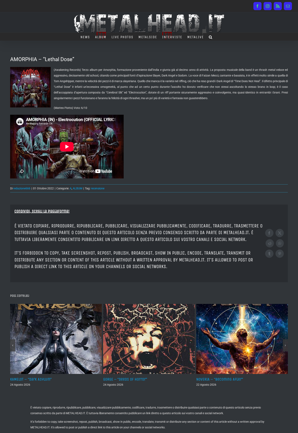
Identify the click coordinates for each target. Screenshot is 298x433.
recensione (97, 188)
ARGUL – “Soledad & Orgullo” (219, 379)
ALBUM (77, 188)
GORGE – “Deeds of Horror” (32, 379)
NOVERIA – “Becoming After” (126, 379)
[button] (211, 37)
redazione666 (21, 188)
